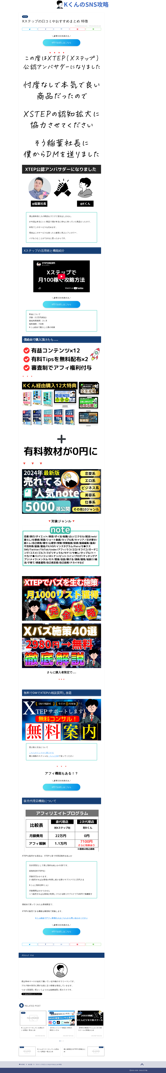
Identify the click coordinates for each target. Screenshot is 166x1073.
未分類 (25, 16)
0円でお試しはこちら (61, 43)
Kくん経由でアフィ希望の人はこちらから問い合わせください (61, 918)
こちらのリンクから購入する (41, 753)
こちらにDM (53, 756)
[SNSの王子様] (83, 8)
